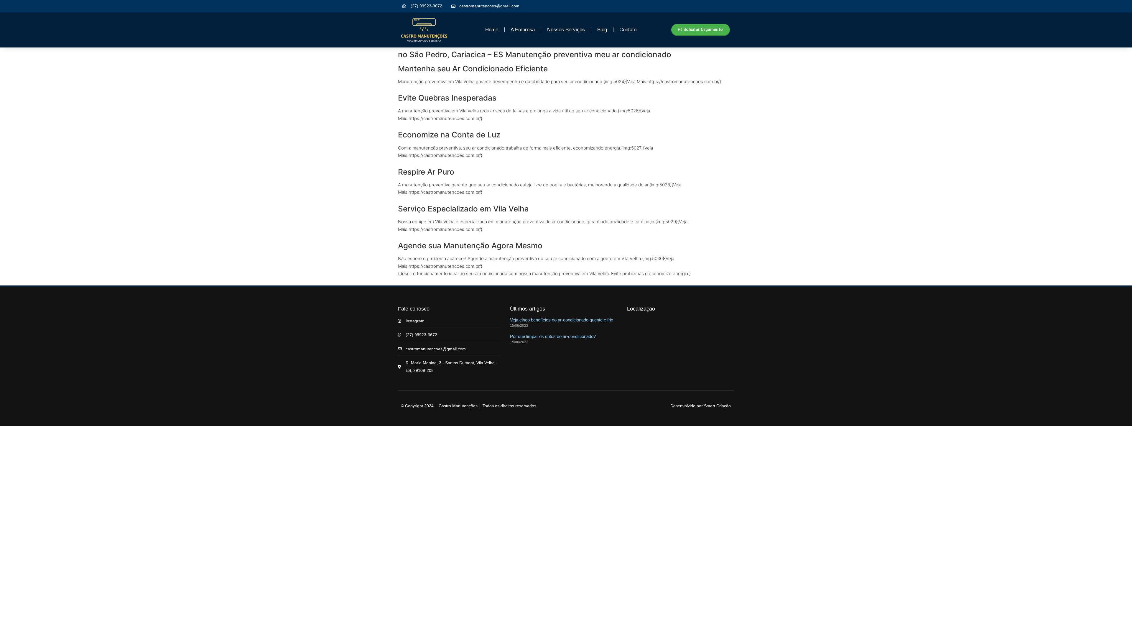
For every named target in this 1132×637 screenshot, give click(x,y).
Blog (602, 29)
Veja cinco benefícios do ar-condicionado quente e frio (561, 319)
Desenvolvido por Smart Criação (700, 405)
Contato (627, 29)
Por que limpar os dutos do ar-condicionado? (553, 336)
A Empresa (523, 29)
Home (491, 29)
